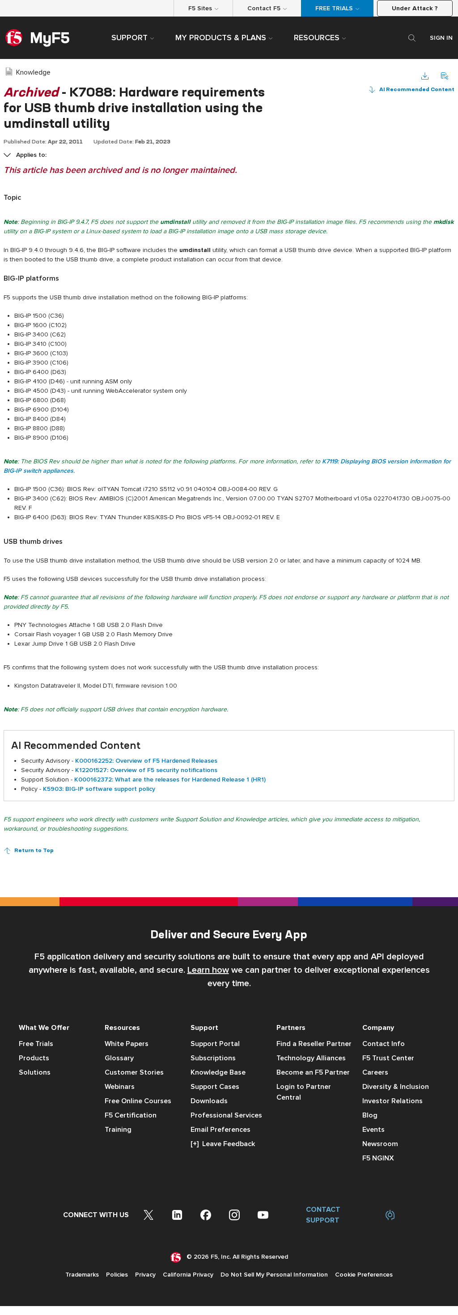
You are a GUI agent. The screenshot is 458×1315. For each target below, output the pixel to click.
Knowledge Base (218, 1072)
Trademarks (82, 1274)
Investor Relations (392, 1101)
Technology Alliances (311, 1058)
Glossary (119, 1058)
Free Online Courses (138, 1101)
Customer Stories (134, 1072)
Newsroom (380, 1143)
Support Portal (215, 1043)
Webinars (120, 1086)
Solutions (35, 1072)
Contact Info (383, 1043)
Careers (375, 1072)
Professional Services (226, 1115)
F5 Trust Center (388, 1058)
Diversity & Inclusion (395, 1086)
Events (373, 1129)
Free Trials (36, 1043)
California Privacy (188, 1274)
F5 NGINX (378, 1158)
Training (118, 1129)
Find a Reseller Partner (314, 1043)
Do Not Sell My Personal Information (274, 1274)
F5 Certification (131, 1115)
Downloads (209, 1101)
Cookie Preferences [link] (364, 1274)
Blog (369, 1115)
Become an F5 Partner (313, 1072)
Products (34, 1058)
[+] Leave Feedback (223, 1143)
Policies (117, 1274)
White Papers (126, 1043)
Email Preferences (220, 1129)
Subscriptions (213, 1058)
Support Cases (215, 1086)
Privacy (145, 1274)
